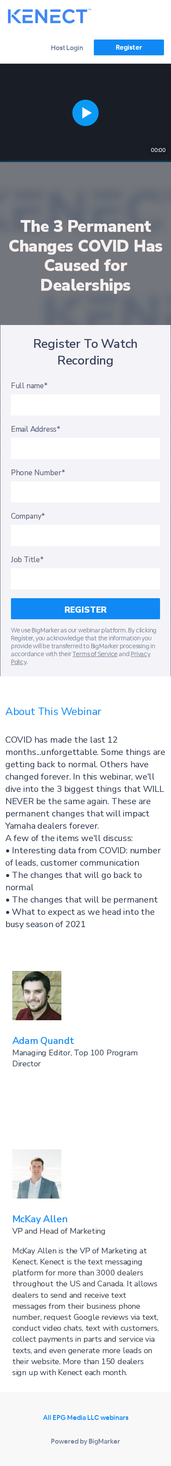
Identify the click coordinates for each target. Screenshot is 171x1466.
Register (129, 47)
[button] (85, 113)
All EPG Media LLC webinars (85, 1417)
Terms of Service (95, 654)
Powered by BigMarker (85, 1441)
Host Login (67, 47)
